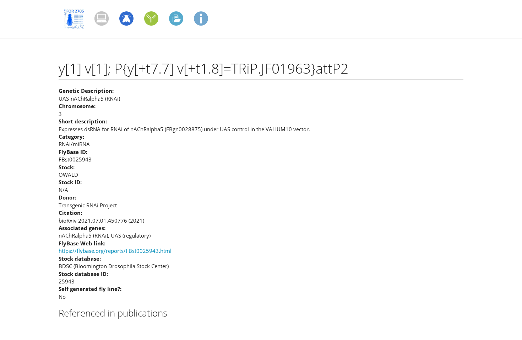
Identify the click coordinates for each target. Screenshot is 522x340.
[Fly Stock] (126, 18)
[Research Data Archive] (176, 18)
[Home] (76, 19)
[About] (201, 18)
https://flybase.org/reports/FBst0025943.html (115, 250)
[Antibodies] (151, 18)
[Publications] (101, 18)
